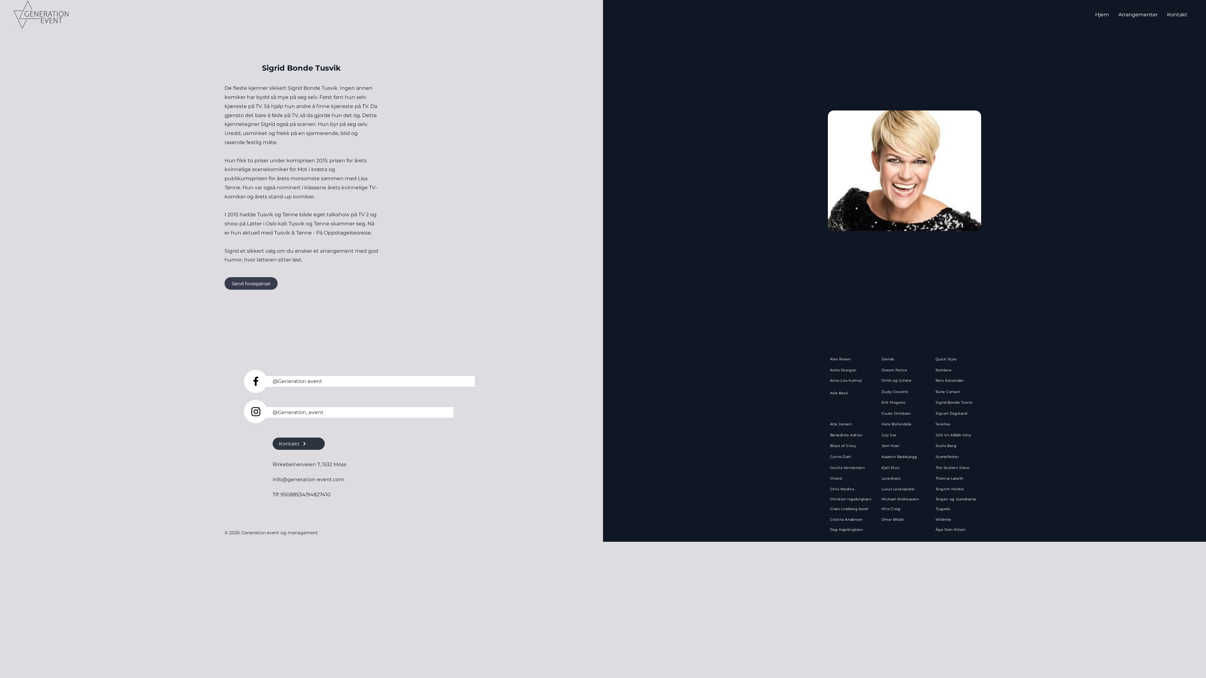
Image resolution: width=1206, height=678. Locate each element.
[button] (1138, 14)
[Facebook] (256, 381)
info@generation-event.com (308, 479)
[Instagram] (256, 412)
